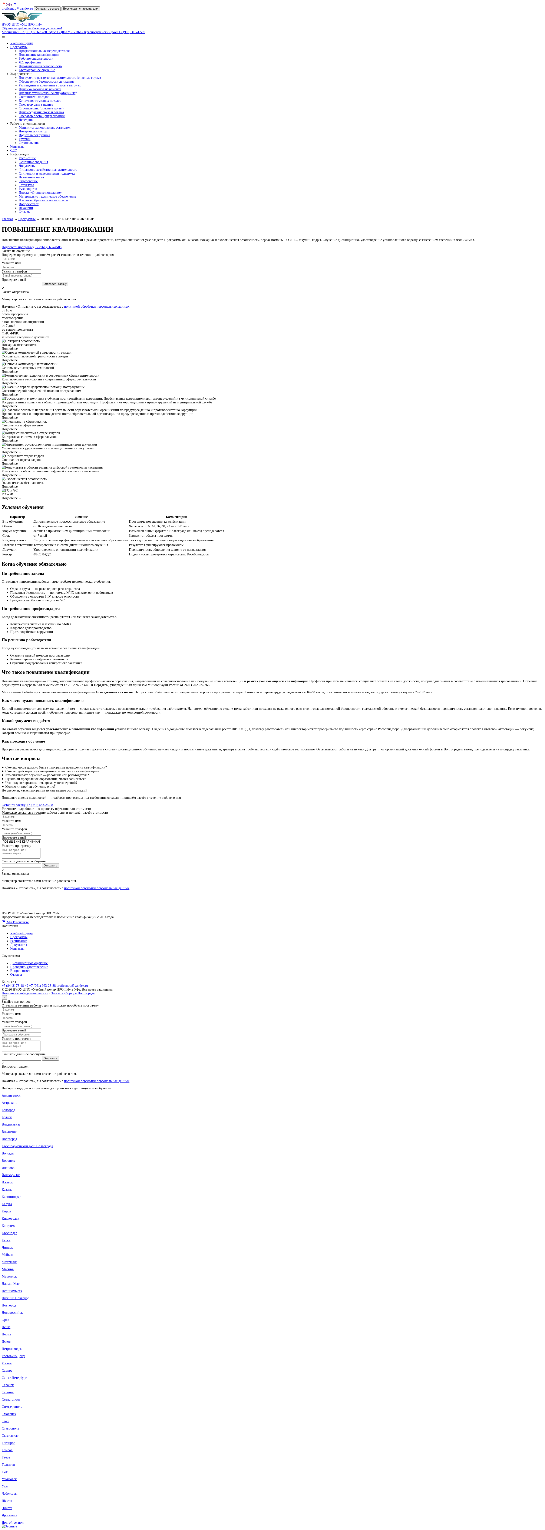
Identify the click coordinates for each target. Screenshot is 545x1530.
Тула (5, 1472)
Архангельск (11, 1095)
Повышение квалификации (39, 54)
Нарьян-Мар (11, 1283)
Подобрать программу (18, 247)
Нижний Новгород (15, 1298)
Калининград (11, 1197)
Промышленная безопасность (40, 66)
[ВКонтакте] (15, 4)
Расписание (27, 158)
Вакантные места (31, 177)
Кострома (9, 1225)
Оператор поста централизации (42, 116)
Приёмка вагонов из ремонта (40, 89)
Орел (5, 1320)
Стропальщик (29, 143)
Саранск (8, 1385)
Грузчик (24, 139)
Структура (26, 185)
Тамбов (7, 1450)
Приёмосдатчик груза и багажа (41, 112)
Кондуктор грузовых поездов (40, 100)
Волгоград (9, 1139)
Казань (7, 1189)
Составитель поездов (34, 97)
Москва (8, 1269)
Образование (28, 181)
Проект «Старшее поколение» (40, 192)
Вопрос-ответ (29, 204)
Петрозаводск (12, 1349)
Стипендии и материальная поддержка (47, 173)
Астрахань (9, 1102)
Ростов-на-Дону (13, 1356)
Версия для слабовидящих (80, 8)
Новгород (9, 1305)
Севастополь (11, 1399)
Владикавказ (11, 1124)
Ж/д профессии (30, 62)
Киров (6, 1211)
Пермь (6, 1334)
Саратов (8, 1392)
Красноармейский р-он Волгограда (27, 1146)
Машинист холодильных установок (44, 127)
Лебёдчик (26, 120)
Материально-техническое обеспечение (47, 196)
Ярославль (9, 1515)
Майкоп (7, 1254)
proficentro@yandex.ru (17, 8)
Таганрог (8, 1443)
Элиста (7, 1508)
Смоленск (9, 1414)
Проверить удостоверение (29, 967)
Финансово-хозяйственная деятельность (48, 169)
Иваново (8, 1168)
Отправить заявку (55, 283)
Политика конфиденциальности (25, 993)
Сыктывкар (10, 1435)
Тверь (6, 1457)
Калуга (7, 1204)
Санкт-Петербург (14, 1377)
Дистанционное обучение (29, 963)
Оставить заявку (14, 805)
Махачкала (9, 1262)
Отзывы (24, 212)
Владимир (9, 1131)
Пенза (6, 1327)
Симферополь (12, 1406)
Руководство (28, 189)
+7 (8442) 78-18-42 (15, 985)
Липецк (7, 1247)
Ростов (7, 1363)
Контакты (17, 146)
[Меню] (3, 37)
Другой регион (13, 1522)
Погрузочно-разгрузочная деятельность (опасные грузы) (60, 77)
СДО (13, 150)
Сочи (5, 1421)
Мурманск (9, 1276)
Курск (6, 1240)
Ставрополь (10, 1428)
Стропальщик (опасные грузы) (41, 108)
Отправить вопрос (47, 8)
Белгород (8, 1110)
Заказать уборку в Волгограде (73, 993)
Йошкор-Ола (11, 1175)
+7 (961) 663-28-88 (48, 247)
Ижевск (7, 1182)
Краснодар (9, 1233)
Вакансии (26, 208)
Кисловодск (10, 1218)
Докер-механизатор (33, 131)
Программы (18, 47)
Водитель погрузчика (34, 135)
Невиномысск (12, 1291)
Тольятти (8, 1464)
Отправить (50, 865)
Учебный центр (21, 43)
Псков (6, 1341)
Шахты (7, 1501)
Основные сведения (33, 162)
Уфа (7, 4)
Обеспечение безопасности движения (46, 81)
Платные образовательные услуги (43, 200)
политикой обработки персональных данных (96, 306)
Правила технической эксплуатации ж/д (48, 93)
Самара (7, 1370)
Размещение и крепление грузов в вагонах (50, 85)
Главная (7, 219)
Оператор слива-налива (36, 104)
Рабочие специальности (36, 58)
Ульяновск (9, 1479)
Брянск (7, 1117)
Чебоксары (9, 1493)
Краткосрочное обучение (37, 70)
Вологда (8, 1153)
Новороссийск (12, 1312)
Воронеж (8, 1160)
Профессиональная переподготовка (44, 51)
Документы (27, 166)
